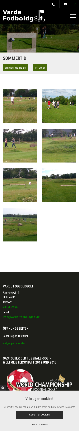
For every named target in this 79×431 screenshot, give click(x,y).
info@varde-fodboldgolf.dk (21, 317)
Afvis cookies (39, 424)
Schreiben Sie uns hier (15, 67)
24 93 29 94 (10, 307)
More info (70, 407)
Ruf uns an (40, 67)
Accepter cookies (39, 415)
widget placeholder (14, 343)
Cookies (3, 388)
